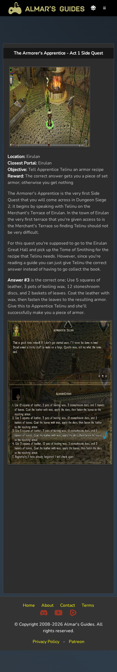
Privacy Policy (46, 642)
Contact (67, 605)
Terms (88, 605)
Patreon (76, 642)
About (47, 605)
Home (29, 605)
